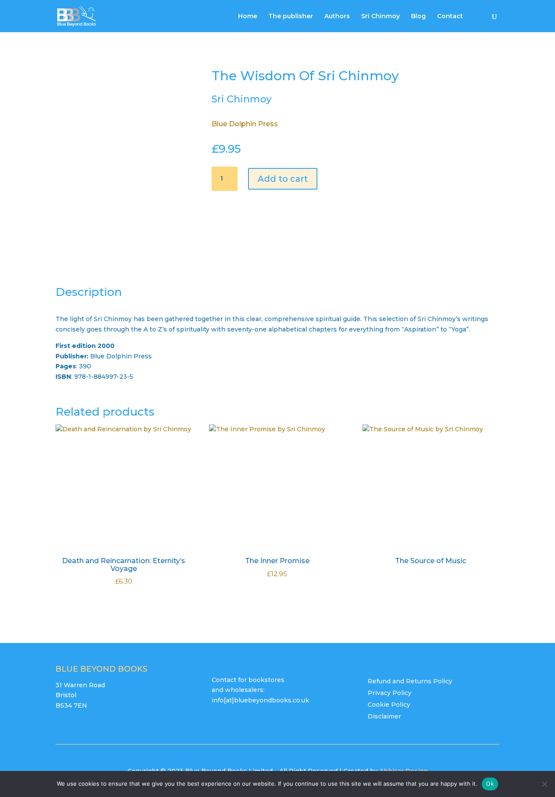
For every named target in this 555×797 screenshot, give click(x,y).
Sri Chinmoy (380, 16)
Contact (450, 16)
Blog (418, 16)
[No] (544, 784)
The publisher (290, 16)
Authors (337, 16)
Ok (490, 783)
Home (247, 16)
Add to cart (283, 179)
